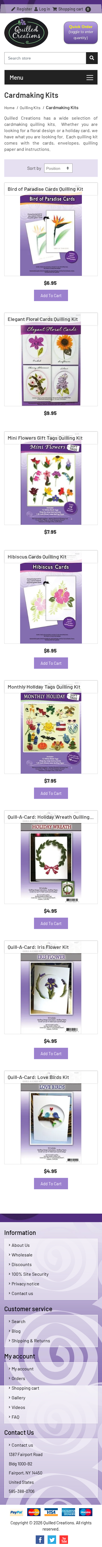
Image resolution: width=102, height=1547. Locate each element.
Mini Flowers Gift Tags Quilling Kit (45, 438)
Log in (44, 9)
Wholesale (22, 1254)
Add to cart (51, 295)
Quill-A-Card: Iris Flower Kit (38, 947)
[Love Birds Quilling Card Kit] (51, 1117)
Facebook (39, 1539)
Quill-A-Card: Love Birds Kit (38, 1077)
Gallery (18, 1397)
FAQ (15, 1416)
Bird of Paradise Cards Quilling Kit (45, 189)
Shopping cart (25, 1388)
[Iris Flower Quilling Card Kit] (51, 987)
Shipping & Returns (31, 1340)
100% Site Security (30, 1274)
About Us (21, 1245)
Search (19, 1321)
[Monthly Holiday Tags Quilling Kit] (51, 727)
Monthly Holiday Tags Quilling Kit (44, 686)
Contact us (22, 1293)
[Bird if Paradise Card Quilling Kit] (51, 229)
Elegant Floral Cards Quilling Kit (43, 319)
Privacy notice (25, 1283)
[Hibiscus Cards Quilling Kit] (51, 597)
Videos (18, 1407)
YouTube (63, 1539)
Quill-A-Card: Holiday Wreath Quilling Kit (52, 817)
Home (9, 107)
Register (24, 9)
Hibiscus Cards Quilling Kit (37, 556)
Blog (16, 1331)
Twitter (51, 1539)
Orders (18, 1378)
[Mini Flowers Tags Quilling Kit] (51, 478)
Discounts (22, 1264)
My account (23, 1368)
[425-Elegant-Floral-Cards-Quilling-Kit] (51, 359)
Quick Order (79, 34)
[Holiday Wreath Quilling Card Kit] (51, 857)
